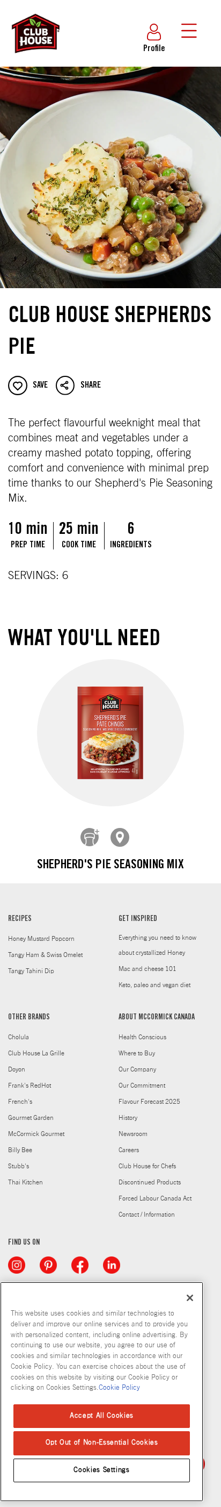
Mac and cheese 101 (147, 969)
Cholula (18, 1037)
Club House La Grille (36, 1053)
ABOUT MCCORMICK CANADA (157, 1018)
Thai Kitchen (25, 1182)
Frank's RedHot (29, 1085)
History (128, 1118)
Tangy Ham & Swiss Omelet (45, 955)
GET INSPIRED (138, 919)
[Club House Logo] (35, 58)
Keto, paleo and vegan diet (154, 985)
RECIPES (20, 919)
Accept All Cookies (102, 1415)
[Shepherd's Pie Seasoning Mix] (110, 733)
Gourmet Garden (31, 1118)
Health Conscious (142, 1037)
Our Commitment (142, 1085)
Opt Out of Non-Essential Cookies (102, 1442)
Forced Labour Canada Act (155, 1198)
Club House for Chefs (147, 1166)
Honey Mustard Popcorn (41, 938)
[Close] (190, 1298)
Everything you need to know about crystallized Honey (157, 945)
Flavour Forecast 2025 (149, 1101)
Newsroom (133, 1134)
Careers (129, 1150)
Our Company (137, 1069)
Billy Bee (20, 1150)
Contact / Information (147, 1214)
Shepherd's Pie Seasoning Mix (110, 865)
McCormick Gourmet (36, 1134)
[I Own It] (90, 837)
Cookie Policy (119, 1387)
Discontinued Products (150, 1182)
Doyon (16, 1069)
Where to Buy (137, 1053)
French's (20, 1101)
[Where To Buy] (120, 837)
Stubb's (18, 1166)
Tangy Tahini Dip (31, 971)
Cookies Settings (101, 1470)
